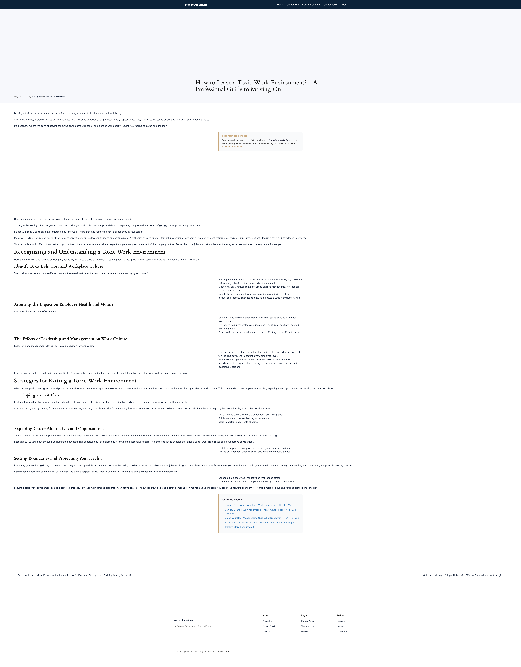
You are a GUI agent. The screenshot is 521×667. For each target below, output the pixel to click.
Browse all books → (232, 146)
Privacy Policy (224, 651)
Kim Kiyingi (37, 96)
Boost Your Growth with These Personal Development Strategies (260, 522)
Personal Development (54, 96)
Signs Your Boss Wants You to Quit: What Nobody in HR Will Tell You (262, 518)
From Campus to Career (281, 140)
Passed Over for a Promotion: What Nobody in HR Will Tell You (258, 505)
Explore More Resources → (239, 527)
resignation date (57, 402)
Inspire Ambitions (196, 4)
